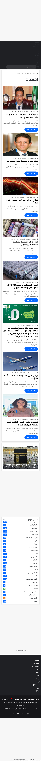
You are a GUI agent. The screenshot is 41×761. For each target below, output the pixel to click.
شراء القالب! (6, 708)
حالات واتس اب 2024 (30, 592)
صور (35, 522)
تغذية (35, 553)
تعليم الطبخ (36, 59)
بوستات (37, 55)
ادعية (38, 48)
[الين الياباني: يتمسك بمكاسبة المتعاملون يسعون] (20, 228)
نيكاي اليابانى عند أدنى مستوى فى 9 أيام (21, 201)
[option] (20, 458)
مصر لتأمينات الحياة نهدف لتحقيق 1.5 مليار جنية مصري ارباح (22, 115)
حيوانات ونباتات (32, 566)
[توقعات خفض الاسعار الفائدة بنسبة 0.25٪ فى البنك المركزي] (20, 405)
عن (31, 708)
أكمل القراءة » (31, 129)
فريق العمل (26, 708)
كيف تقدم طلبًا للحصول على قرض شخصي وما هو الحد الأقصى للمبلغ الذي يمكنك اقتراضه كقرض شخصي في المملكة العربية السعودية (20, 332)
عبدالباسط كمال (32, 111)
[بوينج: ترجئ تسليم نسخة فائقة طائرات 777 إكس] (20, 361)
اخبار (38, 53)
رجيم (35, 569)
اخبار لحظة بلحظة (26, 73)
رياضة (38, 51)
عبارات (38, 62)
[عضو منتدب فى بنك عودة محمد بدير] (20, 144)
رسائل (38, 64)
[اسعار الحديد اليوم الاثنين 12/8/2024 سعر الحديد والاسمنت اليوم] (20, 270)
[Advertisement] (20, 20)
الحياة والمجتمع (32, 572)
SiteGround (20, 705)
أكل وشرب (33, 557)
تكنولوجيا (34, 582)
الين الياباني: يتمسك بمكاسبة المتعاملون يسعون (25, 243)
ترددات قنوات (33, 547)
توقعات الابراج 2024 (31, 537)
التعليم (35, 560)
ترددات (38, 57)
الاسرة (35, 563)
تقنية (35, 588)
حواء (35, 601)
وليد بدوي (34, 282)
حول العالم (34, 534)
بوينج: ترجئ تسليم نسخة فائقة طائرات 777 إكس (21, 377)
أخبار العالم (33, 598)
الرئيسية (37, 42)
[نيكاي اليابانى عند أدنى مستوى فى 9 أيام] (20, 186)
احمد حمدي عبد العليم (31, 197)
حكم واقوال (33, 550)
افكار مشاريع (33, 585)
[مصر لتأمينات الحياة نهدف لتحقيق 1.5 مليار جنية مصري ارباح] (20, 97)
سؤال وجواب (33, 595)
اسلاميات (37, 44)
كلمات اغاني (33, 525)
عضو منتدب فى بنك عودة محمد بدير (22, 161)
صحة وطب (33, 531)
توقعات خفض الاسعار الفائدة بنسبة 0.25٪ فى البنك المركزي (22, 423)
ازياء (35, 541)
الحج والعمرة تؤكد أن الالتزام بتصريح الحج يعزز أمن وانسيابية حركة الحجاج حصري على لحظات (21, 465)
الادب (35, 576)
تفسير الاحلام (36, 46)
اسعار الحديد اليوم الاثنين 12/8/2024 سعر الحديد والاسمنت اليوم (22, 286)
